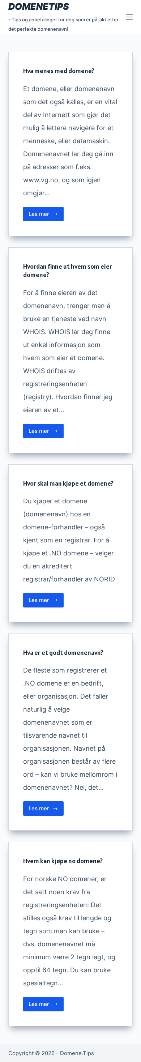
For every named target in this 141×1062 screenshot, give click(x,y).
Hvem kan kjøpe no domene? (63, 861)
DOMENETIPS (38, 6)
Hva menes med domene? (58, 71)
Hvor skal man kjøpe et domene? (68, 483)
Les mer (46, 215)
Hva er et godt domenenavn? (63, 652)
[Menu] (129, 17)
